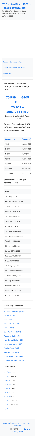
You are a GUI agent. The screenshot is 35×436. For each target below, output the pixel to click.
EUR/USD (7, 372)
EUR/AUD (7, 409)
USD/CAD (7, 392)
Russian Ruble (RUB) (11, 348)
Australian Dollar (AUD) (12, 336)
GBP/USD (7, 380)
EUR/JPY (7, 405)
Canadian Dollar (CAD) (12, 332)
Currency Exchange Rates (12, 62)
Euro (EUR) (8, 320)
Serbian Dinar (10, 139)
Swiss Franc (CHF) (11, 328)
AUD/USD (7, 388)
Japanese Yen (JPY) (11, 324)
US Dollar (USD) (10, 316)
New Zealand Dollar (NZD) (13, 340)
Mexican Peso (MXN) (11, 352)
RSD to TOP (7, 73)
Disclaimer (17, 426)
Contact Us (15, 423)
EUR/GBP (7, 397)
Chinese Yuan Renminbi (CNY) (15, 360)
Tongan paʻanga (28, 139)
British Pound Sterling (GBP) (14, 312)
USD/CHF (7, 384)
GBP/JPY (7, 401)
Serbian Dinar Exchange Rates (14, 68)
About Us (6, 423)
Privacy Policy (26, 423)
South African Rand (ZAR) (13, 356)
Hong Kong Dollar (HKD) (13, 344)
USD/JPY (7, 376)
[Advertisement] (17, 39)
